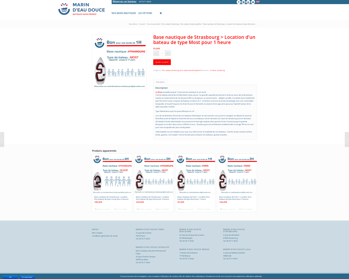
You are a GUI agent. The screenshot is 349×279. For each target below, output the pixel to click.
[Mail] (253, 2)
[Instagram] (243, 2)
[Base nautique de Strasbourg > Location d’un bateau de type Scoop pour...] (2, 139)
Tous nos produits (153, 24)
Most (214, 70)
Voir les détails (121, 209)
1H (211, 70)
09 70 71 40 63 (232, 241)
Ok (10, 277)
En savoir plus (27, 277)
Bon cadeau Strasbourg (170, 24)
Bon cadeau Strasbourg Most (191, 24)
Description (160, 82)
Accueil (142, 24)
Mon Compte (97, 233)
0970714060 (145, 1)
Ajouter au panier (162, 62)
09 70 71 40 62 (188, 241)
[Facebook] (239, 2)
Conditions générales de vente (105, 236)
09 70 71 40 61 (144, 238)
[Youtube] (248, 2)
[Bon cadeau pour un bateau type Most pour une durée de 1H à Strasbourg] (119, 62)
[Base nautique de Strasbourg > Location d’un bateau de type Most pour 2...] (347, 139)
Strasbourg (221, 70)
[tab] (160, 82)
